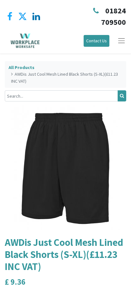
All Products (21, 67)
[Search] (122, 95)
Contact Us (96, 41)
